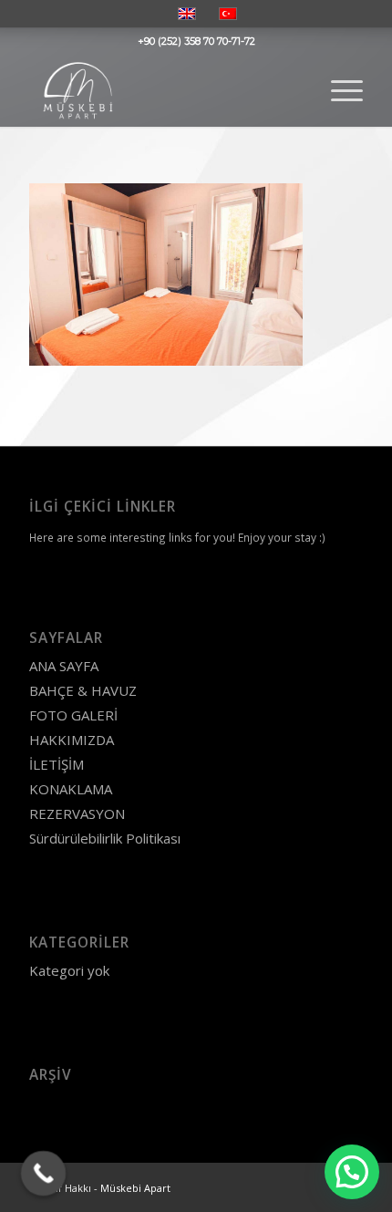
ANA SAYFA (63, 666)
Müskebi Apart (135, 1188)
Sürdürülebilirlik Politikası (105, 838)
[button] (352, 1172)
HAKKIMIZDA (71, 739)
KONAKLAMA (70, 789)
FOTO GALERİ (73, 715)
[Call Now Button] (44, 1173)
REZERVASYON (77, 813)
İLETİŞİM (56, 764)
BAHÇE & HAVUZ (83, 690)
